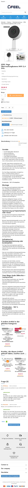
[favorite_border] (7, 331)
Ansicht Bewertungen (7, 121)
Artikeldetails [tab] (14, 141)
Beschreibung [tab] (5, 141)
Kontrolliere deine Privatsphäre (10, 476)
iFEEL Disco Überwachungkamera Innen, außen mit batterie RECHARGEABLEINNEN (7, 339)
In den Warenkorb (15, 95)
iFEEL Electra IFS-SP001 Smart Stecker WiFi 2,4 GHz (7, 365)
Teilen (6, 107)
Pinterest (12, 107)
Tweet (9, 107)
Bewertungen (22, 144)
